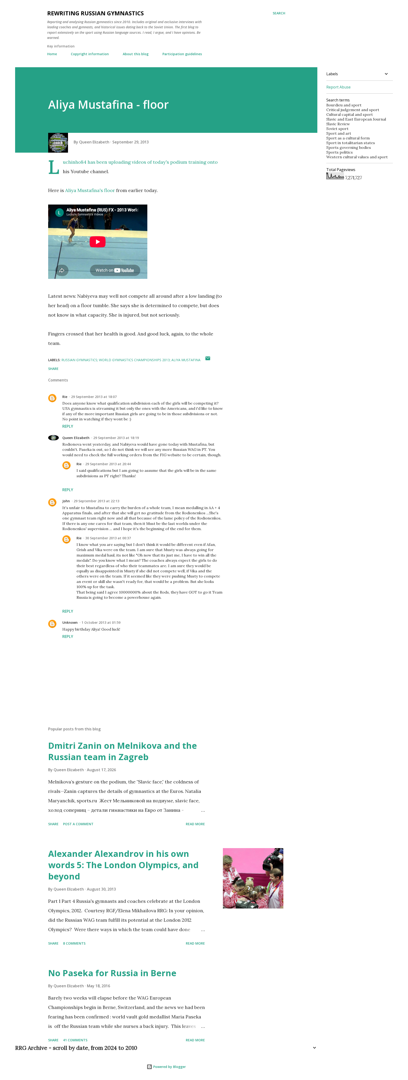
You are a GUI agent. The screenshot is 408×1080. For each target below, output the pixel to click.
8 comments (74, 943)
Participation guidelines (182, 54)
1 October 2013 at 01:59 (100, 622)
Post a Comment (78, 824)
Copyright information (90, 54)
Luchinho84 (74, 162)
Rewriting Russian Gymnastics (95, 13)
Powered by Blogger (169, 1066)
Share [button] (53, 368)
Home (52, 54)
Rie (64, 396)
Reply (67, 426)
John (66, 501)
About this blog (136, 54)
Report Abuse (338, 87)
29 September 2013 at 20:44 (108, 464)
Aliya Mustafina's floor (90, 190)
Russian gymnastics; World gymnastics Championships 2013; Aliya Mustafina (130, 360)
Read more (195, 824)
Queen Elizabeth (75, 437)
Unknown (70, 622)
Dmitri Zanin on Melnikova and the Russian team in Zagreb (122, 751)
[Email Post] (208, 360)
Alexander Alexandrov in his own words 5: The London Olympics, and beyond (123, 865)
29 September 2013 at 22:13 (96, 501)
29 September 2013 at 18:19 (116, 437)
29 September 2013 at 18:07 (94, 396)
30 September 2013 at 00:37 (108, 538)
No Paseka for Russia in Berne (112, 973)
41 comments (75, 1040)
